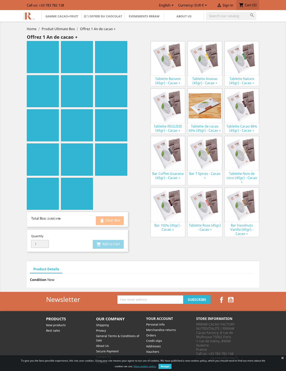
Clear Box (109, 220)
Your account (159, 318)
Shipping (102, 325)
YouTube (231, 300)
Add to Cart (108, 244)
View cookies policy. (145, 366)
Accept (165, 366)
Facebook (221, 300)
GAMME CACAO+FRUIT (61, 16)
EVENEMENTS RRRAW (144, 16)
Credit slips (154, 341)
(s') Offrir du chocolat (103, 16)
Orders (151, 335)
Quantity (37, 236)
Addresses (153, 346)
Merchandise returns (161, 330)
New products (56, 325)
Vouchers (152, 352)
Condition (38, 280)
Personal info (155, 324)
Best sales (53, 330)
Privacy (101, 330)
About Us (184, 16)
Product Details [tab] (46, 269)
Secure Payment (107, 351)
